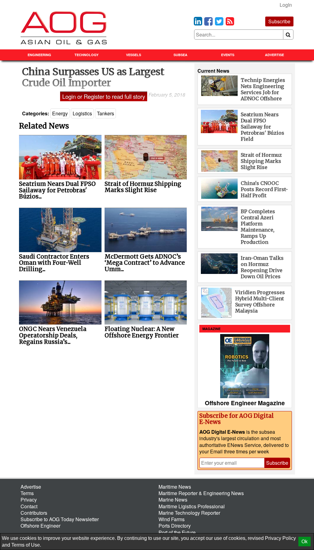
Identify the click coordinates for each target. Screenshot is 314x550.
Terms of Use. (26, 545)
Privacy (29, 499)
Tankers (105, 113)
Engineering (39, 54)
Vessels (133, 54)
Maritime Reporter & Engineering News (201, 493)
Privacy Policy (280, 538)
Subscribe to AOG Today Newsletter (60, 519)
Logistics (82, 113)
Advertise (274, 54)
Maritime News (175, 486)
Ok (304, 541)
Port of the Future (177, 532)
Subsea (180, 54)
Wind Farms (172, 519)
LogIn (286, 4)
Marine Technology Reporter (189, 513)
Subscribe (279, 21)
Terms (27, 493)
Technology (86, 54)
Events (227, 54)
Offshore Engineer (40, 525)
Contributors (34, 513)
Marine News (173, 499)
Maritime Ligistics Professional (192, 506)
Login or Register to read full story (103, 96)
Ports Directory (175, 525)
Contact (29, 506)
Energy (60, 113)
